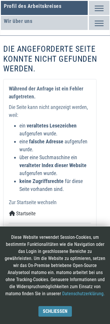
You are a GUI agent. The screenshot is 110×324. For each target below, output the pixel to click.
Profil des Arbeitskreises (33, 6)
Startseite (25, 213)
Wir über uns (18, 21)
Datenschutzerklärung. (83, 293)
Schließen (55, 311)
